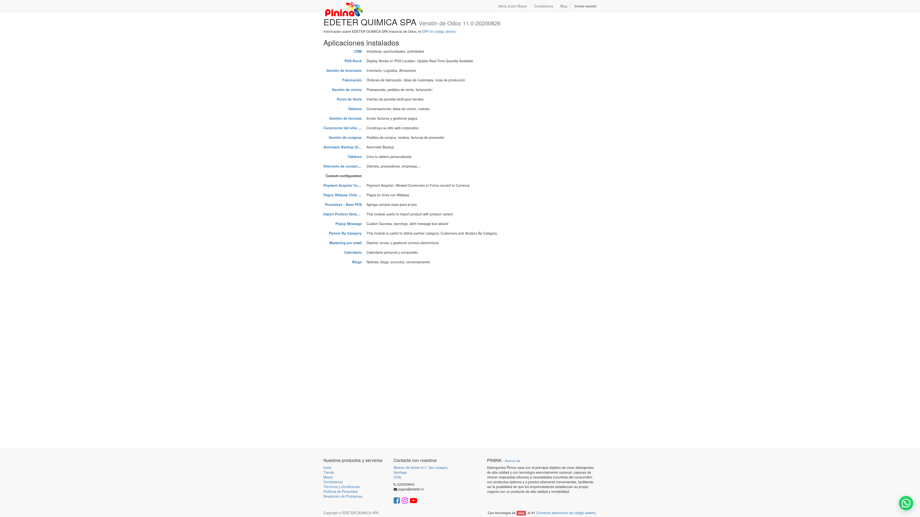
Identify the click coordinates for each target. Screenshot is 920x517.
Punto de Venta (349, 99)
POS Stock (353, 60)
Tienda (328, 472)
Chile (397, 477)
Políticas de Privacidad (340, 491)
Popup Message (348, 223)
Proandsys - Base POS (343, 204)
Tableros (355, 156)
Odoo (521, 513)
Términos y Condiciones (341, 486)
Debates (355, 108)
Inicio (327, 467)
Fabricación (352, 80)
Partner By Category (345, 233)
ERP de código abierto (439, 31)
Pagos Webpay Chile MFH (344, 194)
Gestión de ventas (347, 89)
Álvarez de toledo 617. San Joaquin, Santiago (421, 470)
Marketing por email (345, 242)
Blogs (357, 261)
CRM (358, 51)
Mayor (328, 477)
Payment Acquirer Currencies (347, 185)
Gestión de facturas (345, 118)
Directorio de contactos (342, 166)
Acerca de (512, 460)
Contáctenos (333, 481)
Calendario (353, 252)
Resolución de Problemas (342, 496)
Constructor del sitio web (344, 127)
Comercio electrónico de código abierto (566, 512)
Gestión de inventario (344, 70)
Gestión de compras (345, 137)
